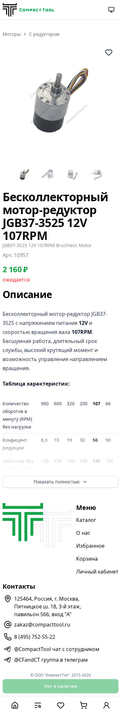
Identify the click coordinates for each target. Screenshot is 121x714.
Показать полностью (57, 482)
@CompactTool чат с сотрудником (56, 649)
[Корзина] (83, 705)
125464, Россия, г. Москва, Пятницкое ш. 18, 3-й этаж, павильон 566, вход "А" (47, 606)
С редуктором (44, 34)
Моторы (12, 34)
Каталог (86, 519)
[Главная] (14, 705)
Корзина (87, 558)
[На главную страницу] (28, 9)
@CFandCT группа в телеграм (51, 659)
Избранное (90, 545)
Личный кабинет (97, 571)
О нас (83, 532)
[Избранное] (60, 705)
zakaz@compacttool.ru (42, 624)
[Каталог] (37, 705)
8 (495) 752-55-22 (34, 636)
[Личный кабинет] (106, 705)
